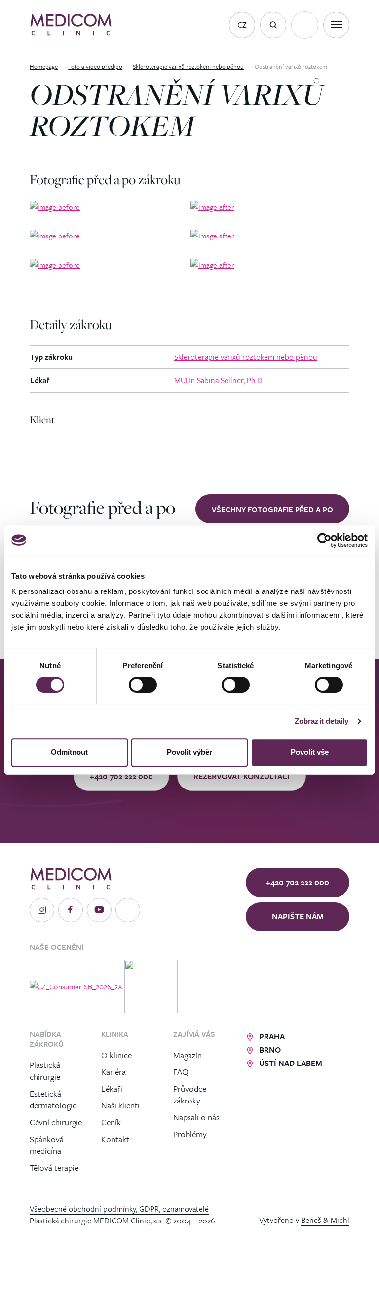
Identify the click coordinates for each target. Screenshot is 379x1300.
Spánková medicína (47, 1145)
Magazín (187, 1055)
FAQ (181, 1071)
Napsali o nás (196, 1117)
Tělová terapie (54, 1167)
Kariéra (113, 1071)
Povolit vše (310, 752)
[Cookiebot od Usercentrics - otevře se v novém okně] (324, 540)
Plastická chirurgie (45, 1071)
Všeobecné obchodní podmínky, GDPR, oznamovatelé (119, 1209)
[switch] (143, 685)
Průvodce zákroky (189, 1094)
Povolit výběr (189, 752)
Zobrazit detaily (322, 721)
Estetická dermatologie (53, 1099)
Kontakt (115, 1139)
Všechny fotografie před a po (272, 509)
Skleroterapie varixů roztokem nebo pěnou (245, 357)
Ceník (111, 1122)
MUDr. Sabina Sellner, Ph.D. (219, 380)
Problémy (190, 1134)
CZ (242, 25)
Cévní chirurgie (56, 1122)
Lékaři (111, 1088)
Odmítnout (69, 752)
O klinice (116, 1055)
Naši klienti (120, 1105)
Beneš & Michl (325, 1220)
